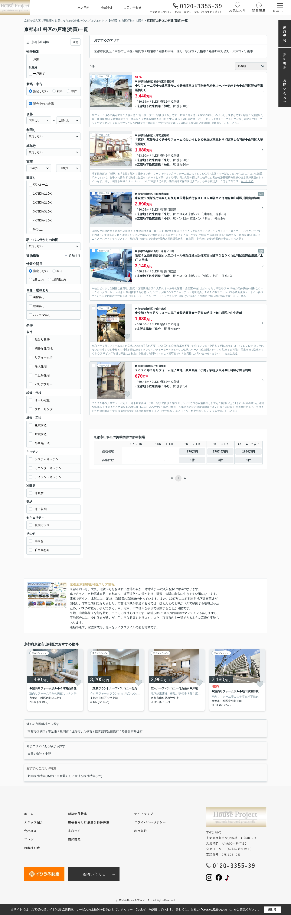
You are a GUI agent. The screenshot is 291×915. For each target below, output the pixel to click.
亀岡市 (139, 51)
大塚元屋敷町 (161, 135)
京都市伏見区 (103, 51)
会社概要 (30, 831)
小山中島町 (160, 308)
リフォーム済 (44, 357)
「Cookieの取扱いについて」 (217, 909)
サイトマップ (143, 814)
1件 (192, 460)
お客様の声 (32, 848)
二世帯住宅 (42, 375)
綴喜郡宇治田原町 (171, 51)
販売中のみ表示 (43, 103)
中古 (74, 91)
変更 (76, 42)
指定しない (40, 91)
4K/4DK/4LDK (42, 220)
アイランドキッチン (48, 477)
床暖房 (39, 493)
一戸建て (39, 73)
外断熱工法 (42, 443)
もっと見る (233, 122)
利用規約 (140, 831)
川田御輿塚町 (161, 193)
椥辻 (167, 106)
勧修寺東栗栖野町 (164, 81)
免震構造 (41, 425)
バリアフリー (44, 384)
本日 (59, 271)
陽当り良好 (42, 339)
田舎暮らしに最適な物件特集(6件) (79, 776)
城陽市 (151, 51)
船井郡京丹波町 (219, 51)
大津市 (236, 51)
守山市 (248, 51)
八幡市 (201, 51)
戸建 (36, 59)
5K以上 (38, 229)
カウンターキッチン (48, 468)
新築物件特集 (77, 814)
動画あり (39, 306)
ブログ (29, 839)
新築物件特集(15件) (40, 776)
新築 (59, 91)
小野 (167, 218)
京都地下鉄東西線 (149, 106)
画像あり (39, 297)
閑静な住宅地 (44, 348)
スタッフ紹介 (33, 822)
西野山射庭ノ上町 (164, 251)
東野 (167, 160)
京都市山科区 (124, 51)
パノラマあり (42, 315)
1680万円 (248, 451)
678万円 (192, 451)
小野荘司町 (160, 366)
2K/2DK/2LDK (42, 202)
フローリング (44, 409)
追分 (158, 328)
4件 (220, 460)
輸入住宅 (41, 366)
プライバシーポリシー (150, 822)
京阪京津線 (144, 328)
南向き (39, 541)
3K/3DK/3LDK (42, 211)
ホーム (29, 814)
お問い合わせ (132, 7)
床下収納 (41, 509)
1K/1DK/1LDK (42, 193)
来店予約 (83, 7)
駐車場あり (42, 550)
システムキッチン (47, 459)
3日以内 (38, 279)
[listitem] (54, 680)
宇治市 (189, 51)
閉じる (272, 909)
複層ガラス (42, 525)
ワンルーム (40, 184)
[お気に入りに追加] (127, 105)
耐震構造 (41, 434)
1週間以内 (59, 279)
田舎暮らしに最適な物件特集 (88, 822)
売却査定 (107, 7)
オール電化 (42, 400)
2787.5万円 (220, 451)
